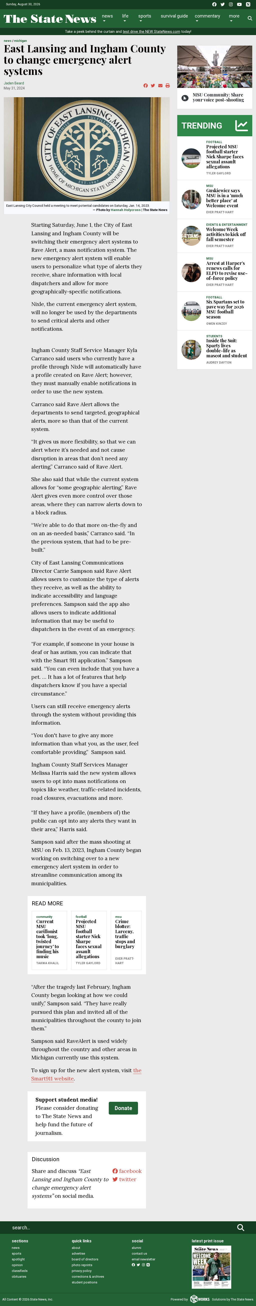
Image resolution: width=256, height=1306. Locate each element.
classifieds (20, 1271)
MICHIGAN (20, 41)
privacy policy (82, 1271)
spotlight (18, 1259)
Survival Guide (174, 16)
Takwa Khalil (47, 963)
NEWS (8, 41)
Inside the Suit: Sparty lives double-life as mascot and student (226, 348)
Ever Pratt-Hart (124, 961)
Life (125, 16)
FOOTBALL (81, 917)
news (16, 1248)
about (76, 1248)
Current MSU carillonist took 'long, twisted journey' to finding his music (47, 938)
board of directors (85, 1259)
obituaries (19, 1276)
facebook (130, 1171)
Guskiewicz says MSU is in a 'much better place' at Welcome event (224, 197)
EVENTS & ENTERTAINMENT (227, 225)
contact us (139, 1253)
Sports (144, 16)
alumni (136, 1248)
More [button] (234, 16)
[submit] (240, 1227)
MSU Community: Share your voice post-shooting (218, 97)
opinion (17, 1265)
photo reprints (82, 1265)
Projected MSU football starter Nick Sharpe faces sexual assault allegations (89, 938)
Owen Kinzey (216, 323)
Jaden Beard (14, 83)
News (107, 16)
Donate (123, 1108)
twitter (127, 1179)
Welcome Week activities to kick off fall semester (226, 234)
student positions (84, 1282)
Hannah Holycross (126, 210)
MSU (118, 917)
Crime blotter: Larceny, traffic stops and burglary (125, 933)
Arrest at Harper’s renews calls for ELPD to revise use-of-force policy (227, 270)
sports (16, 1253)
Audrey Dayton (219, 362)
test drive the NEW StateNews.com (151, 32)
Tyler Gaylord (88, 963)
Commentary (207, 16)
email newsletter (143, 1259)
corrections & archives (88, 1276)
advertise (78, 1253)
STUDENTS (214, 336)
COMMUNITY (44, 917)
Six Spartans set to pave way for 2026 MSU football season (225, 309)
